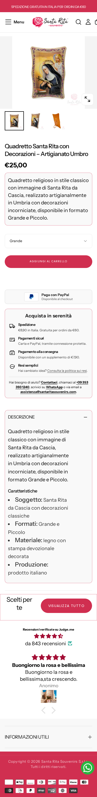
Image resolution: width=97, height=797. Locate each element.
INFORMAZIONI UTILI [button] (27, 737)
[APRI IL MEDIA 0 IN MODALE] (87, 99)
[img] (48, 636)
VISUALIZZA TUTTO (66, 605)
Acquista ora (48, 278)
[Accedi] (88, 22)
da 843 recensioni (45, 643)
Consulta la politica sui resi (67, 371)
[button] (14, 22)
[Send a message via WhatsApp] (88, 768)
